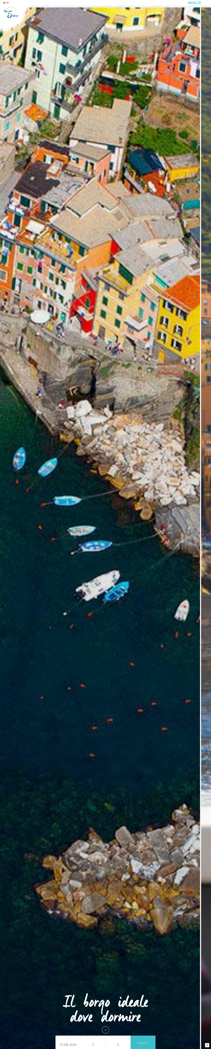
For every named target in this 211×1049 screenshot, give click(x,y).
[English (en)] (8, 3)
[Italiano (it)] (4, 3)
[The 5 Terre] (16, 33)
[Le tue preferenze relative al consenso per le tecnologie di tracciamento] (207, 1045)
